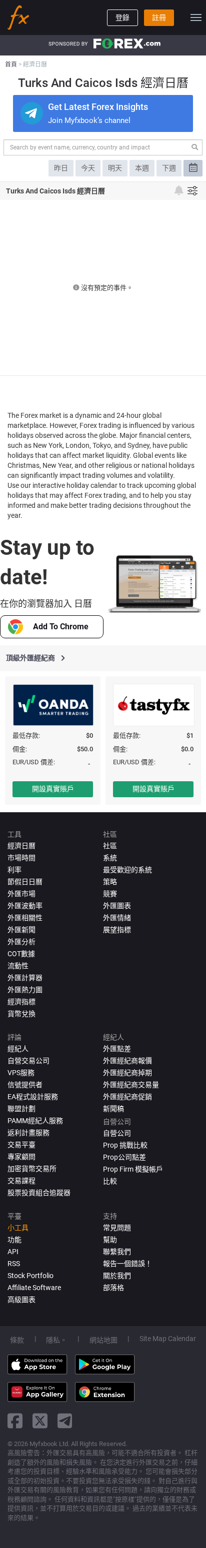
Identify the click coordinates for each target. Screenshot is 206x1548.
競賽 (110, 894)
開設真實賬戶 (53, 789)
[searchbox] (96, 147)
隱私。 (56, 1340)
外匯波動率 (25, 906)
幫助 (110, 1240)
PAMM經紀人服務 (35, 1121)
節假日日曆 (25, 882)
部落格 (113, 1288)
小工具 (18, 1228)
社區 (110, 846)
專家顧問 (22, 1157)
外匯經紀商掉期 (127, 1073)
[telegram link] (65, 1421)
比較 (110, 1181)
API (13, 1252)
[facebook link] (15, 1421)
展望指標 (117, 930)
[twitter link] (40, 1421)
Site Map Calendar (168, 1339)
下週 (169, 168)
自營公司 (117, 1133)
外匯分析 (22, 942)
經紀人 (18, 1049)
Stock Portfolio (31, 1276)
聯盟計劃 (22, 1109)
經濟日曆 (22, 846)
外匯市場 (22, 894)
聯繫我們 (117, 1252)
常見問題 (117, 1228)
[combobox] (103, 147)
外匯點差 (117, 1049)
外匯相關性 (25, 918)
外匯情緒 (117, 918)
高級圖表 (22, 1300)
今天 (88, 168)
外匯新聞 (22, 930)
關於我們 (117, 1276)
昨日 (61, 168)
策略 (110, 882)
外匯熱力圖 (25, 990)
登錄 (123, 17)
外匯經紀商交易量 (131, 1085)
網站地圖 (104, 1340)
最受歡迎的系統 (127, 870)
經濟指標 (22, 1002)
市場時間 (22, 858)
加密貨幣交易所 (32, 1169)
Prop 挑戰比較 (125, 1145)
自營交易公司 (29, 1061)
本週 (142, 168)
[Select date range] (193, 168)
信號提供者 (25, 1085)
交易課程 (22, 1181)
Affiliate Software (34, 1288)
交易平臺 (22, 1145)
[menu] (196, 17)
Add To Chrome (60, 626)
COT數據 (21, 954)
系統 (110, 858)
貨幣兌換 (22, 1014)
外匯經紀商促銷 (127, 1097)
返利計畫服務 (29, 1133)
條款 (17, 1340)
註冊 (159, 17)
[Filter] (193, 190)
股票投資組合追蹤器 (39, 1193)
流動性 (18, 966)
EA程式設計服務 (33, 1097)
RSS (14, 1264)
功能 (15, 1240)
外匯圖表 (117, 906)
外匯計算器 (25, 978)
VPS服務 (21, 1073)
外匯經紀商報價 (127, 1061)
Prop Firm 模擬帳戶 (133, 1169)
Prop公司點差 (124, 1157)
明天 (115, 168)
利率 (15, 870)
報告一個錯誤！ (127, 1264)
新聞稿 (113, 1109)
